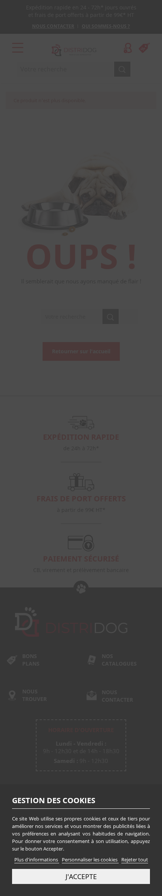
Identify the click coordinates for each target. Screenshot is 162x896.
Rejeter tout (134, 859)
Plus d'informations (36, 859)
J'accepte (81, 876)
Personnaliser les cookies (90, 859)
